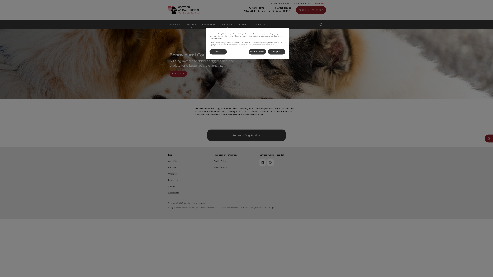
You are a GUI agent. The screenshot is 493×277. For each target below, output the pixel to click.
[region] (247, 43)
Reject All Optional (257, 52)
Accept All (277, 52)
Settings (218, 52)
